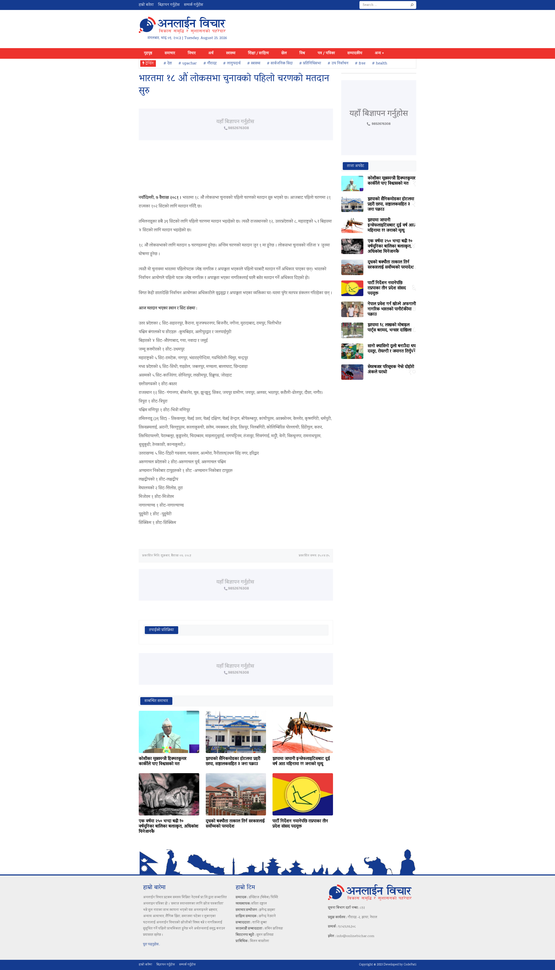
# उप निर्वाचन (338, 63)
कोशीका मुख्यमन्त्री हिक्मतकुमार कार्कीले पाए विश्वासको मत (162, 761)
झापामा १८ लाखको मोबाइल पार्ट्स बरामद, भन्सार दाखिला (389, 327)
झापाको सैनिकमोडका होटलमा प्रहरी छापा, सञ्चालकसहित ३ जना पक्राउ (233, 761)
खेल (284, 53)
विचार (192, 53)
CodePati (410, 964)
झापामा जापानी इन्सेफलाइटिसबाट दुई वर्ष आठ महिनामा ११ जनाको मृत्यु (301, 761)
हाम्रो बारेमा (146, 5)
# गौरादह (210, 63)
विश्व (302, 53)
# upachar (187, 63)
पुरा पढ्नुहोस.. (151, 944)
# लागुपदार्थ (232, 63)
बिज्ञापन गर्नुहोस (169, 5)
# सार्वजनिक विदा (280, 63)
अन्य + (379, 53)
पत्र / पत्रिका (326, 53)
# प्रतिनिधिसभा (310, 63)
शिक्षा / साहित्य (258, 53)
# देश (167, 63)
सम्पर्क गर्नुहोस (193, 5)
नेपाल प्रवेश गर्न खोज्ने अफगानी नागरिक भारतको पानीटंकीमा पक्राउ (392, 309)
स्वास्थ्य (230, 53)
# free (360, 63)
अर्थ (211, 53)
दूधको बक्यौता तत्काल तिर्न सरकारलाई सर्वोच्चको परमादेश (235, 824)
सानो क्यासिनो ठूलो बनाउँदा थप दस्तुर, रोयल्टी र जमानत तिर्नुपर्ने (392, 348)
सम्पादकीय (355, 53)
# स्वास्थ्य (253, 63)
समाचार (170, 53)
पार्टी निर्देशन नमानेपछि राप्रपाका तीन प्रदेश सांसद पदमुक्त (300, 824)
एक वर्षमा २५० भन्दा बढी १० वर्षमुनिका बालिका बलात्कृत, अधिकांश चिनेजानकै (168, 826)
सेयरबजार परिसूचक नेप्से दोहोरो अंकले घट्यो (391, 369)
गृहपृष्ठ (148, 53)
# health (379, 63)
